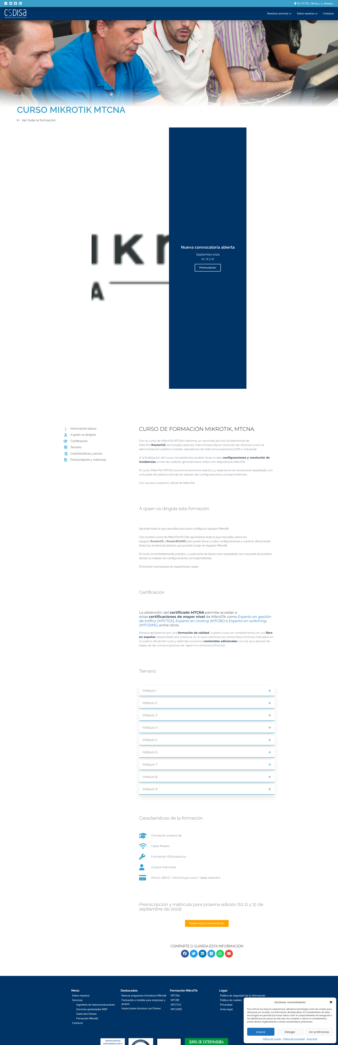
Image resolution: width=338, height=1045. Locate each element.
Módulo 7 (150, 764)
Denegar (290, 1032)
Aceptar (261, 1032)
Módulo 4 (150, 728)
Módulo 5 (150, 740)
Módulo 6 (150, 752)
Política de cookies (272, 1038)
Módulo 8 (150, 777)
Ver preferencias (319, 1032)
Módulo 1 (150, 691)
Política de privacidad (294, 1038)
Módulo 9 (150, 789)
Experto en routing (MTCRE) (200, 621)
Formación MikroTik (184, 990)
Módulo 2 (150, 703)
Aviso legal (311, 1038)
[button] (331, 1002)
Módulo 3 (150, 715)
